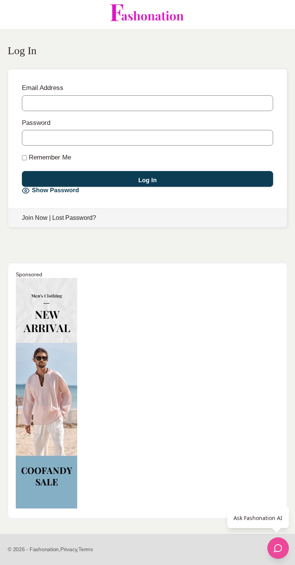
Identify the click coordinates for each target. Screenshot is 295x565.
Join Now (35, 217)
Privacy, (69, 549)
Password (36, 122)
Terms (85, 549)
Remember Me (49, 157)
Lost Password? (74, 217)
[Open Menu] (12, 14)
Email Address (42, 87)
